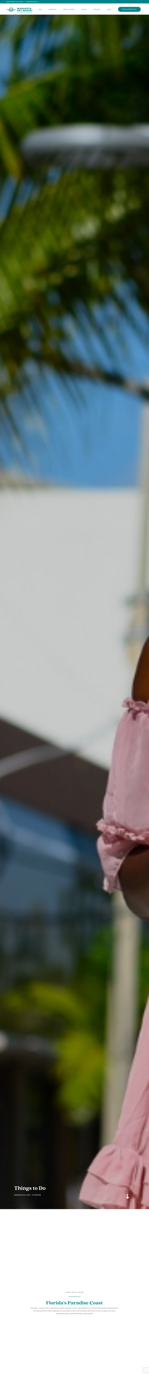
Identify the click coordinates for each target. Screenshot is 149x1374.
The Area (96, 9)
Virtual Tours (68, 9)
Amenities (52, 9)
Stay (40, 9)
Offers (84, 9)
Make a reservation (129, 9)
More (109, 9)
